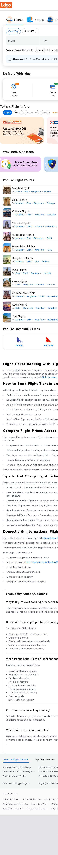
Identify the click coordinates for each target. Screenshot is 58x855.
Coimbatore (51, 226)
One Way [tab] (13, 31)
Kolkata (47, 191)
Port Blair (51, 215)
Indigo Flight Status (11, 799)
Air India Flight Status (32, 799)
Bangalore (36, 191)
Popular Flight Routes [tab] (16, 759)
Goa (18, 191)
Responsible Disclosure (37, 809)
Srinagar (51, 203)
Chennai (19, 296)
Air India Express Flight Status (15, 804)
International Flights (40, 804)
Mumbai (19, 203)
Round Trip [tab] (31, 31)
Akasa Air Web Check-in (13, 809)
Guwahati (52, 308)
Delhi (25, 191)
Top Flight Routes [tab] (44, 759)
